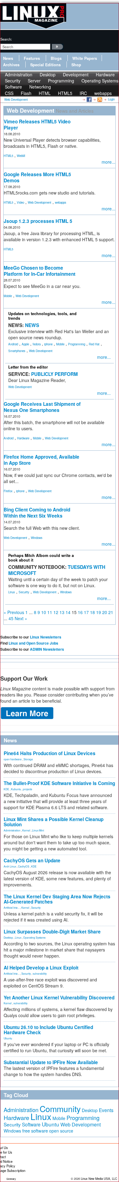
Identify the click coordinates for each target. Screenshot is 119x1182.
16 (80, 612)
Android (13, 344)
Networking (40, 87)
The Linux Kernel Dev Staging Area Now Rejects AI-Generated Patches (57, 899)
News (8, 58)
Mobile (8, 296)
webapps (103, 93)
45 (11, 618)
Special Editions (45, 64)
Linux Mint (38, 830)
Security (24, 592)
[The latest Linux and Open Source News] (99, 99)
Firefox (8, 491)
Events (106, 1110)
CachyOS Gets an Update (32, 860)
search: (6, 39)
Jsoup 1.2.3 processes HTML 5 (38, 221)
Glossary (11, 1178)
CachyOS (23, 866)
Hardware (23, 438)
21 (110, 612)
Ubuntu (8, 1038)
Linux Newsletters (45, 637)
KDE (6, 789)
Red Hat (94, 344)
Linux (11, 592)
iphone (48, 344)
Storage (28, 759)
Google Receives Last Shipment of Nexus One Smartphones (42, 407)
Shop (76, 64)
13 (62, 612)
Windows (36, 538)
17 (86, 612)
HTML (45, 93)
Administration (12, 830)
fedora (37, 344)
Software (13, 87)
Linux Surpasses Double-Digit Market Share (52, 931)
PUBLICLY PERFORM (54, 374)
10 (43, 612)
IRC (83, 93)
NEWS (32, 325)
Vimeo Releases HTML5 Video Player (37, 124)
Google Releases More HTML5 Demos (37, 177)
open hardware (13, 759)
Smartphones (16, 351)
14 (68, 612)
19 (98, 612)
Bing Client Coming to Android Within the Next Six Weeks (37, 512)
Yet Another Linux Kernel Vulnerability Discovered (59, 997)
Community (60, 1109)
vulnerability (40, 973)
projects (27, 789)
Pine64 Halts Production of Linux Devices (50, 753)
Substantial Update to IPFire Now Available (51, 1062)
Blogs (56, 58)
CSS (9, 93)
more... (108, 162)
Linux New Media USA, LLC (99, 1179)
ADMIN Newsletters (47, 649)
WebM (21, 156)
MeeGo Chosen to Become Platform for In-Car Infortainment (39, 270)
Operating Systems (99, 81)
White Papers (84, 58)
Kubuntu (16, 789)
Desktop (8, 937)
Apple (25, 344)
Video (20, 202)
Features (32, 58)
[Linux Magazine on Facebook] (89, 99)
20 (104, 612)
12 (55, 612)
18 (92, 612)
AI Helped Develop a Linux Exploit (41, 967)
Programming (61, 81)
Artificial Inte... (12, 907)
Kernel (26, 830)
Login (111, 99)
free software (35, 1130)
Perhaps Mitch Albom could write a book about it (41, 558)
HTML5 (65, 93)
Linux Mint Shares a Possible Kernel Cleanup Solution (53, 822)
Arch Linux (10, 866)
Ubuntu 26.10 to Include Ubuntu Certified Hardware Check (48, 1030)
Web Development (39, 202)
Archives (11, 64)
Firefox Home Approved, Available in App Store (41, 459)
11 (49, 612)
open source (61, 1131)
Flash (26, 93)
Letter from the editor (28, 367)
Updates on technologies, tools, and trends (42, 316)
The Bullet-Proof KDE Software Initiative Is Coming (59, 783)
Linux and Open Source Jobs (33, 643)
